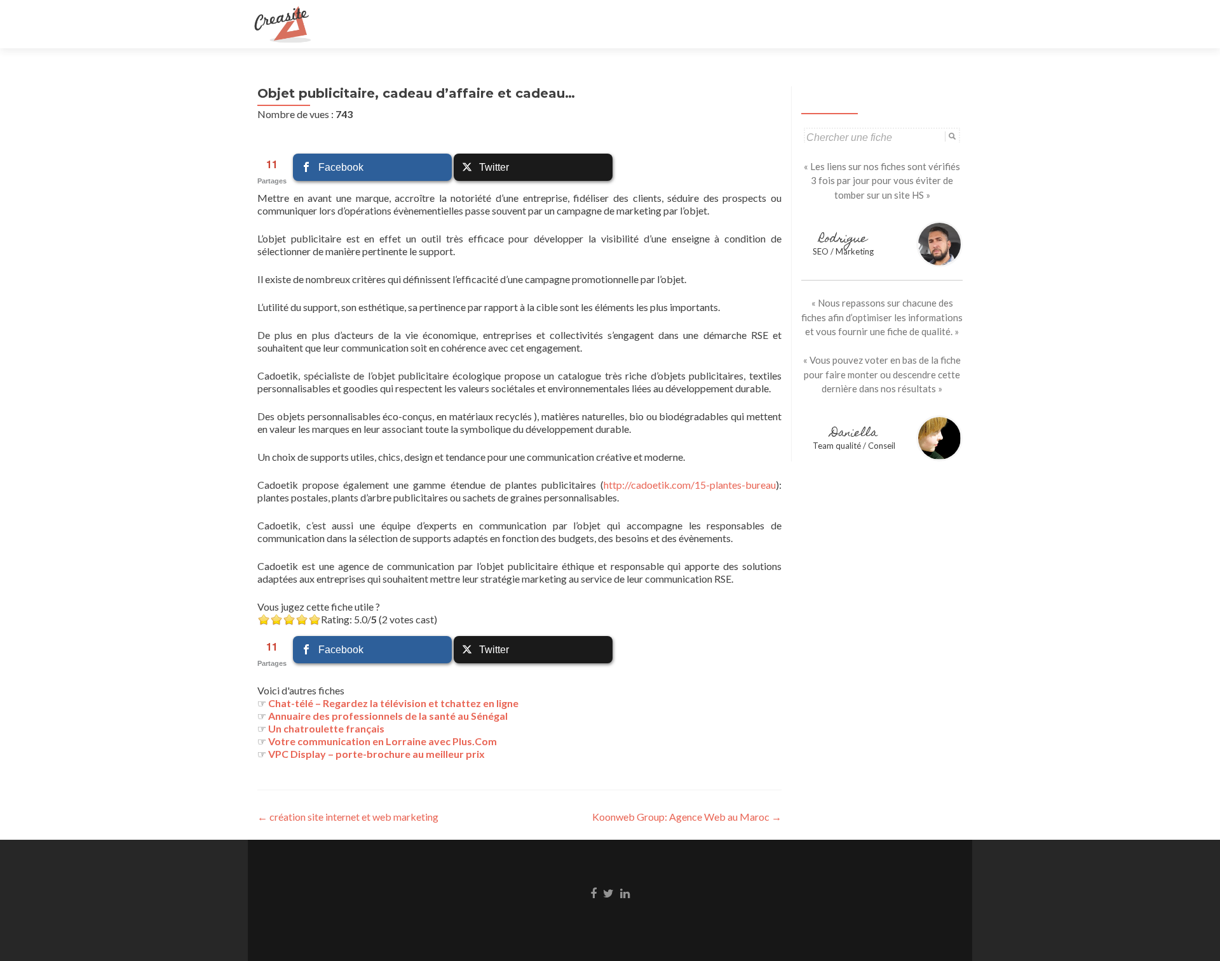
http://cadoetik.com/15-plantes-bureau (690, 485)
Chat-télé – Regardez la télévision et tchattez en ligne (393, 703)
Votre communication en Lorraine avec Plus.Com (382, 741)
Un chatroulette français (326, 728)
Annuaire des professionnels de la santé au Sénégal (388, 716)
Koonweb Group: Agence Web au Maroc (687, 817)
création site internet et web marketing (347, 817)
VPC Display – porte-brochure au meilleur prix (376, 754)
